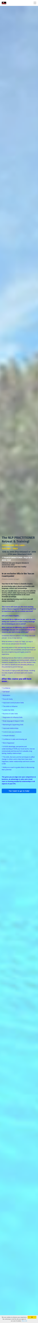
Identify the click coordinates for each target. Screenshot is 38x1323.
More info (24, 1321)
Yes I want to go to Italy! (19, 791)
